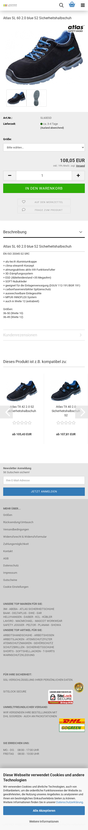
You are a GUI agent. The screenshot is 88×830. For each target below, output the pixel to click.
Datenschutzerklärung (69, 802)
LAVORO (8, 620)
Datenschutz (11, 565)
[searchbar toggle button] (61, 5)
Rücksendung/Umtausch (18, 522)
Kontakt (8, 551)
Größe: (7, 139)
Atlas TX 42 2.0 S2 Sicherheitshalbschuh (22, 409)
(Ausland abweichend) (52, 127)
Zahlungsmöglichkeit (16, 544)
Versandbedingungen (16, 529)
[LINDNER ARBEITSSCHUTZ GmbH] (8, 5)
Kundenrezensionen (20, 335)
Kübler (47, 616)
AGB (6, 558)
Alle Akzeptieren (44, 810)
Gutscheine (10, 580)
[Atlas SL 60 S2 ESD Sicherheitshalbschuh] (44, 56)
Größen (7, 515)
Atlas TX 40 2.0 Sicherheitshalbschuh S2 (66, 411)
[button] (9, 175)
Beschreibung (14, 232)
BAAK (6, 613)
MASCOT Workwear (48, 620)
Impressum (10, 572)
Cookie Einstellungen (15, 586)
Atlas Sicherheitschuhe (37, 609)
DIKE (32, 613)
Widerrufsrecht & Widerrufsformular (25, 536)
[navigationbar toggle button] (82, 5)
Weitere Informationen (44, 821)
